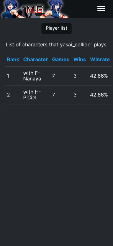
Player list (56, 28)
